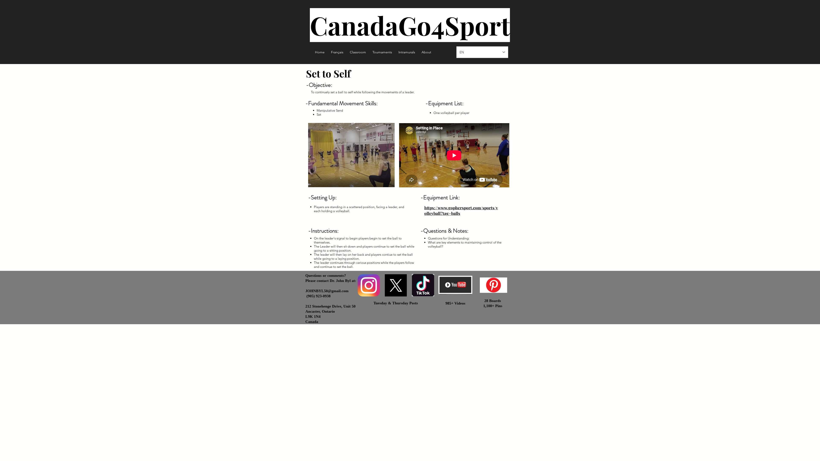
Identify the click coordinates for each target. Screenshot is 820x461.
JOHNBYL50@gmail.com (326, 291)
